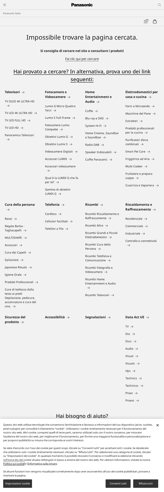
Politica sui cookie (13, 463)
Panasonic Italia (12, 13)
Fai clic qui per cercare (82, 59)
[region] (82, 455)
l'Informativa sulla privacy (42, 463)
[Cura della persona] (22, 209)
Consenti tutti (118, 483)
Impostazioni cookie (17, 483)
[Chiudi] (157, 425)
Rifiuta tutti (146, 483)
